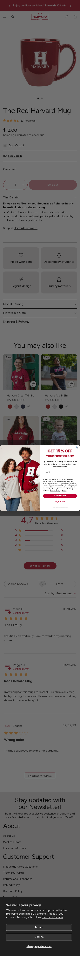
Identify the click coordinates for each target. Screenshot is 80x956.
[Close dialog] (78, 447)
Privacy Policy (55, 491)
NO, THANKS (60, 502)
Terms (64, 491)
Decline (39, 937)
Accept (39, 927)
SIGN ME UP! (60, 496)
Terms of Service (52, 917)
